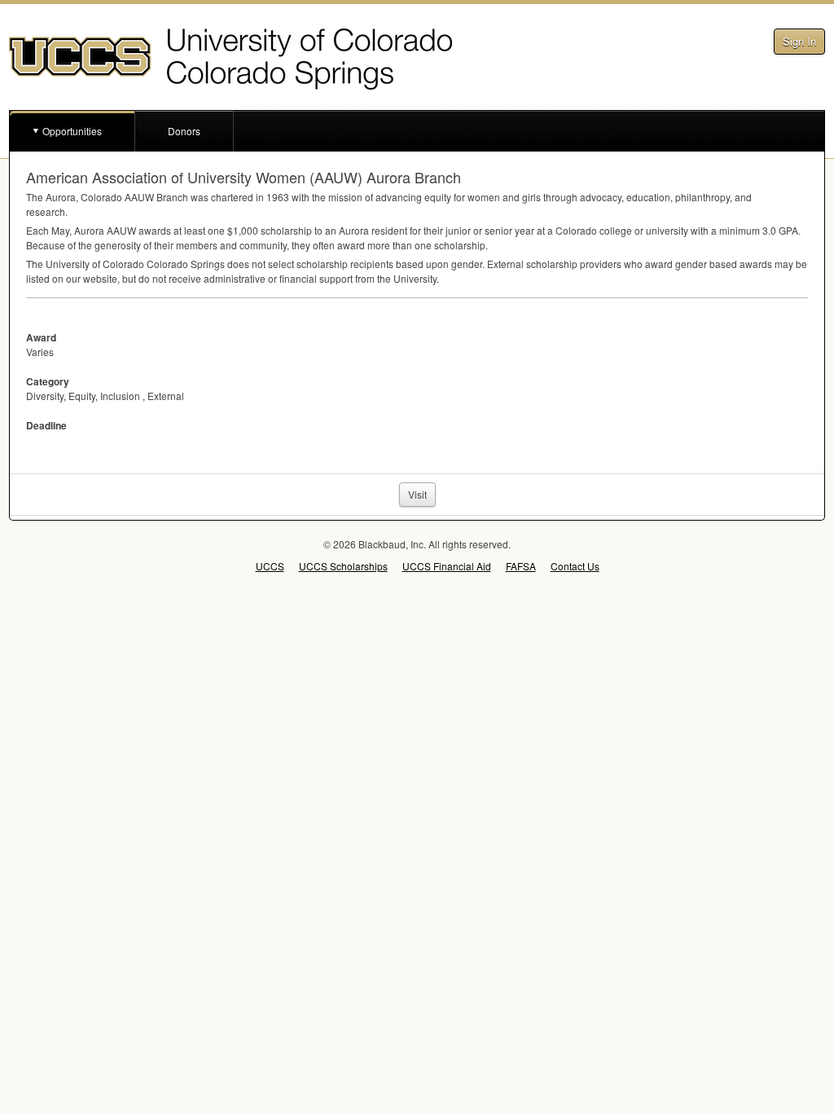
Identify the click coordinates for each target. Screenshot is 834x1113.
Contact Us (575, 566)
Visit (417, 494)
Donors (184, 131)
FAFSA (521, 566)
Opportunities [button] (72, 131)
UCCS (270, 566)
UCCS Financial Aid (446, 566)
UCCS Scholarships (343, 566)
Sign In (799, 41)
